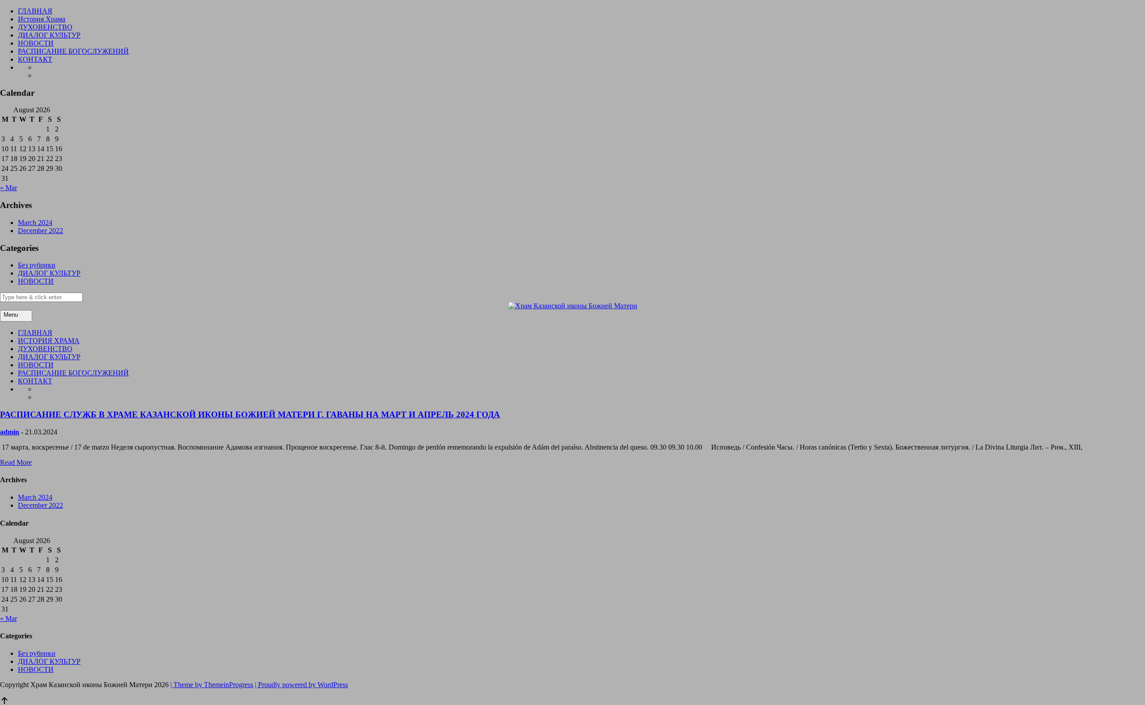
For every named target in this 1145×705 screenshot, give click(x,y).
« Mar (8, 187)
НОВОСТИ (36, 43)
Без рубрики (36, 265)
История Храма (41, 19)
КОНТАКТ (35, 59)
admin (9, 432)
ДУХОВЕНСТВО (45, 27)
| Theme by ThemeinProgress (211, 684)
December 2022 (40, 230)
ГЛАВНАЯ (35, 11)
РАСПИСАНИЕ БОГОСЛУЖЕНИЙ (73, 51)
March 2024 (35, 222)
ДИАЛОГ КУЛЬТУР (49, 35)
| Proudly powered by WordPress (301, 684)
